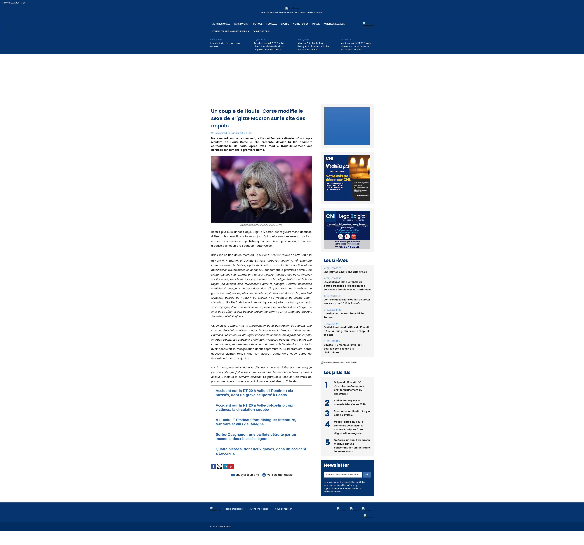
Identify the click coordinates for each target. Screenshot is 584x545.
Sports (285, 24)
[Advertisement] (292, 76)
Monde (316, 24)
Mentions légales (259, 505)
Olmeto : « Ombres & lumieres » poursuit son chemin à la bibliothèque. (343, 341)
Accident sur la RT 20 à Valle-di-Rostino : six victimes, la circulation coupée (356, 46)
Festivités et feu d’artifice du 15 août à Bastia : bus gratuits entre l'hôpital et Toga (346, 324)
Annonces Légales (334, 24)
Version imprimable (279, 475)
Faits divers (241, 24)
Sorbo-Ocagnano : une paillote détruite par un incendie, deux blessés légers (256, 436)
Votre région (300, 24)
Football (271, 24)
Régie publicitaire (235, 505)
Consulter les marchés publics (230, 31)
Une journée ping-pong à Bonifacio (345, 265)
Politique (257, 24)
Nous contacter (283, 505)
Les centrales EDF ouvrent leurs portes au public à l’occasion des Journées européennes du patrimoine (347, 278)
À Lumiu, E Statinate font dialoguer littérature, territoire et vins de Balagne (313, 46)
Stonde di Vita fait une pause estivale (225, 45)
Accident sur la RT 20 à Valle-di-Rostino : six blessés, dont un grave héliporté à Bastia (269, 46)
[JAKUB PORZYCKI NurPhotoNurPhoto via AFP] (261, 156)
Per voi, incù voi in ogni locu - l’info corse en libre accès (292, 12)
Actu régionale (221, 24)
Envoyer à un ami (247, 475)
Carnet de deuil (262, 31)
